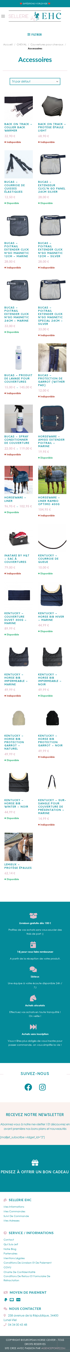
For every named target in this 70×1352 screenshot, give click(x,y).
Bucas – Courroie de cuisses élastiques (14, 187)
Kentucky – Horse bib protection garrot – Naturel (14, 742)
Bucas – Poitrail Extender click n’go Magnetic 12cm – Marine (16, 250)
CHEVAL (22, 44)
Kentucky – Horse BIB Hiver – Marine (51, 616)
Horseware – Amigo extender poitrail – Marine (51, 441)
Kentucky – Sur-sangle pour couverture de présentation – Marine (52, 807)
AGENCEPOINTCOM (53, 1348)
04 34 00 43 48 (17, 1324)
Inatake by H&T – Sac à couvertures (17, 559)
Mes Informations (14, 1206)
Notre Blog (10, 1248)
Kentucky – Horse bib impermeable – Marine (16, 679)
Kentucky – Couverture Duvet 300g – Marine (15, 618)
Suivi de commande (16, 1216)
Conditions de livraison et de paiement (28, 1262)
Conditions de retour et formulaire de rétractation (27, 1278)
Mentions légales (14, 1258)
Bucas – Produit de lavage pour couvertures (18, 378)
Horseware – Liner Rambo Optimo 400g (49, 501)
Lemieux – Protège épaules (18, 866)
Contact (9, 1239)
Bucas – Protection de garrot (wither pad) (51, 380)
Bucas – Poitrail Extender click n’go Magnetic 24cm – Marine (16, 314)
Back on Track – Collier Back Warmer (18, 127)
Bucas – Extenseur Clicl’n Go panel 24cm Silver (52, 187)
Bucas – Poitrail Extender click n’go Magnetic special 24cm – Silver (50, 316)
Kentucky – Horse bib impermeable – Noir (50, 679)
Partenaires (10, 1253)
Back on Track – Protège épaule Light (52, 127)
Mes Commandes (14, 1211)
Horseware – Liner (15, 499)
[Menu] (3, 16)
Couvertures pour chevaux (47, 44)
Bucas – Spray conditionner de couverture (16, 440)
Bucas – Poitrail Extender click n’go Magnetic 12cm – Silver (50, 250)
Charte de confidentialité (19, 1271)
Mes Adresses (11, 1220)
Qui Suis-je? (11, 1244)
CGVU (7, 1267)
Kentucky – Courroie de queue (48, 559)
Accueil (8, 44)
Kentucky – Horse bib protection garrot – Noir (50, 741)
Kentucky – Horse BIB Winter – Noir (16, 803)
